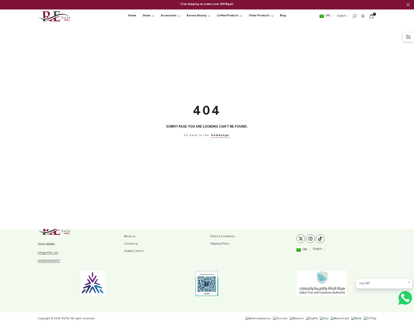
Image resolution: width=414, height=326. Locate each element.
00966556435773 (49, 261)
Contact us (131, 244)
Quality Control (133, 251)
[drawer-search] (354, 16)
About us (129, 236)
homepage (220, 135)
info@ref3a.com (48, 253)
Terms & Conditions (222, 236)
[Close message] (408, 282)
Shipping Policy (219, 244)
